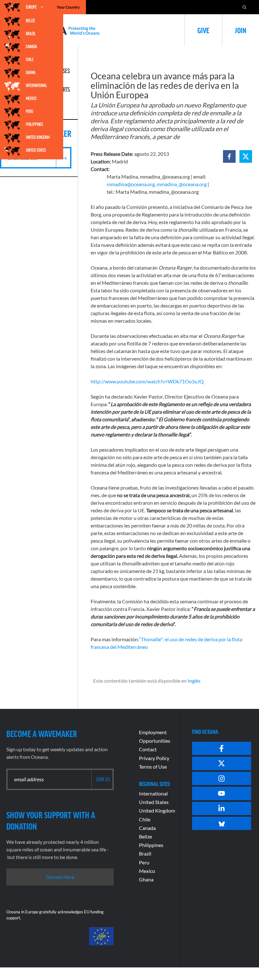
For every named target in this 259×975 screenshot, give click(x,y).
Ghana (30, 72)
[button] (229, 156)
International (36, 85)
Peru (29, 111)
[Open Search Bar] (244, 7)
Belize (30, 20)
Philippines (34, 124)
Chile (29, 59)
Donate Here (60, 877)
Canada (31, 46)
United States (36, 150)
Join (240, 30)
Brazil (31, 33)
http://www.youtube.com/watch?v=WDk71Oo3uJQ (147, 381)
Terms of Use (153, 767)
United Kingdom (38, 137)
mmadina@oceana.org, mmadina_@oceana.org (157, 184)
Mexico (31, 98)
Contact (148, 749)
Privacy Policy (154, 758)
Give (203, 30)
